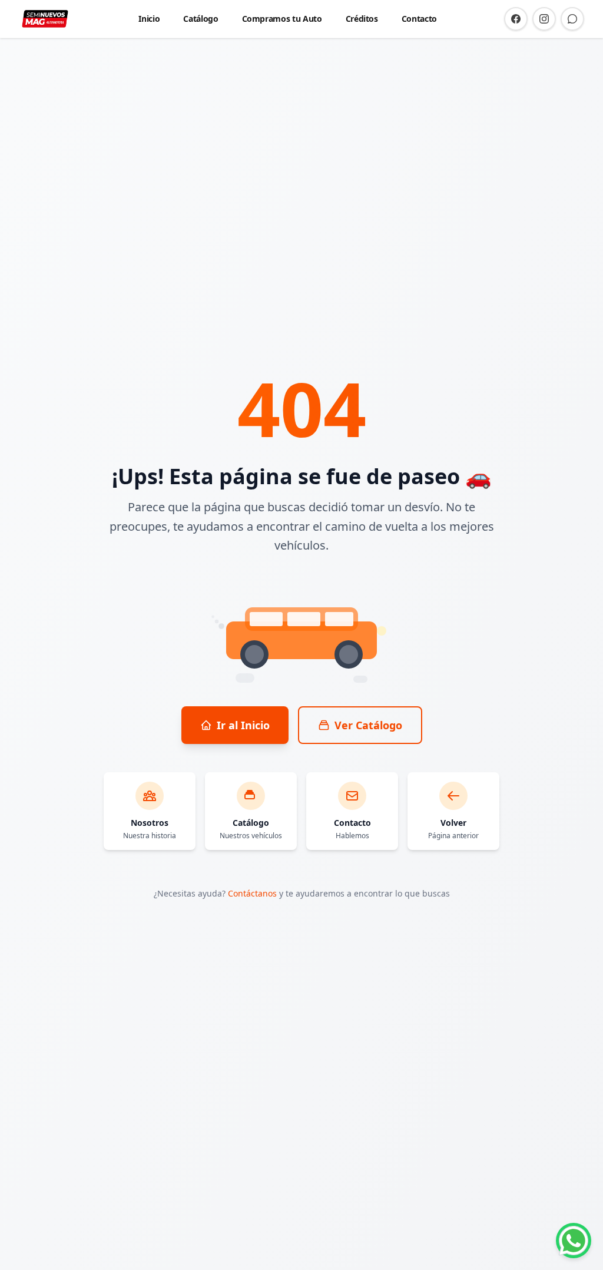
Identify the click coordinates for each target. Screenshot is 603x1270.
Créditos (362, 18)
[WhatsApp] (572, 19)
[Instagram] (544, 19)
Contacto (419, 18)
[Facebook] (516, 19)
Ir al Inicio (243, 725)
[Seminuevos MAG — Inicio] (45, 19)
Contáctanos (252, 893)
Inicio (149, 18)
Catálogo (200, 18)
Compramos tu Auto (282, 18)
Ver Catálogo (368, 725)
